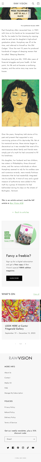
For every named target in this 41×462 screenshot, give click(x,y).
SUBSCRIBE (14, 278)
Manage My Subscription (14, 393)
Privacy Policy (10, 407)
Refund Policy (10, 412)
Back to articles (22, 212)
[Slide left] (15, 343)
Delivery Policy (10, 417)
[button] (2, 3)
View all (36, 294)
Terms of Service (11, 422)
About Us (8, 372)
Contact (7, 378)
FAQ (6, 388)
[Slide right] (25, 343)
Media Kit (8, 383)
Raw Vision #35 (16, 203)
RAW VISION (23, 458)
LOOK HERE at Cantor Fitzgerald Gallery (16, 327)
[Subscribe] (33, 439)
